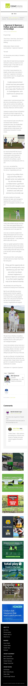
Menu (15, 13)
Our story (6, 630)
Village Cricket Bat (8, 663)
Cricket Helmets (8, 661)
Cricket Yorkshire (14, 6)
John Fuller (16, 428)
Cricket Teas (7, 647)
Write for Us (7, 637)
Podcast (6, 650)
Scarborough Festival (9, 676)
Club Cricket (12, 397)
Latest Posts (11, 373)
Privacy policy (7, 632)
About (5, 373)
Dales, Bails (7, 674)
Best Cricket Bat (8, 656)
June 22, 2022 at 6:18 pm (18, 430)
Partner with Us (7, 634)
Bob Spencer (15, 375)
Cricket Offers (7, 645)
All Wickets (6, 669)
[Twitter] (7, 384)
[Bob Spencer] (7, 382)
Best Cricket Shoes (8, 658)
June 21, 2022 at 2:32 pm (15, 413)
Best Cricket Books (9, 672)
